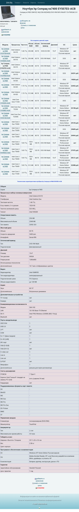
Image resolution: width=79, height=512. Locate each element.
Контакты (41, 3)
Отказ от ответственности (27, 500)
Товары (17, 3)
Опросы (33, 3)
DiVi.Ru (9, 3)
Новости (26, 3)
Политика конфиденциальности (49, 500)
